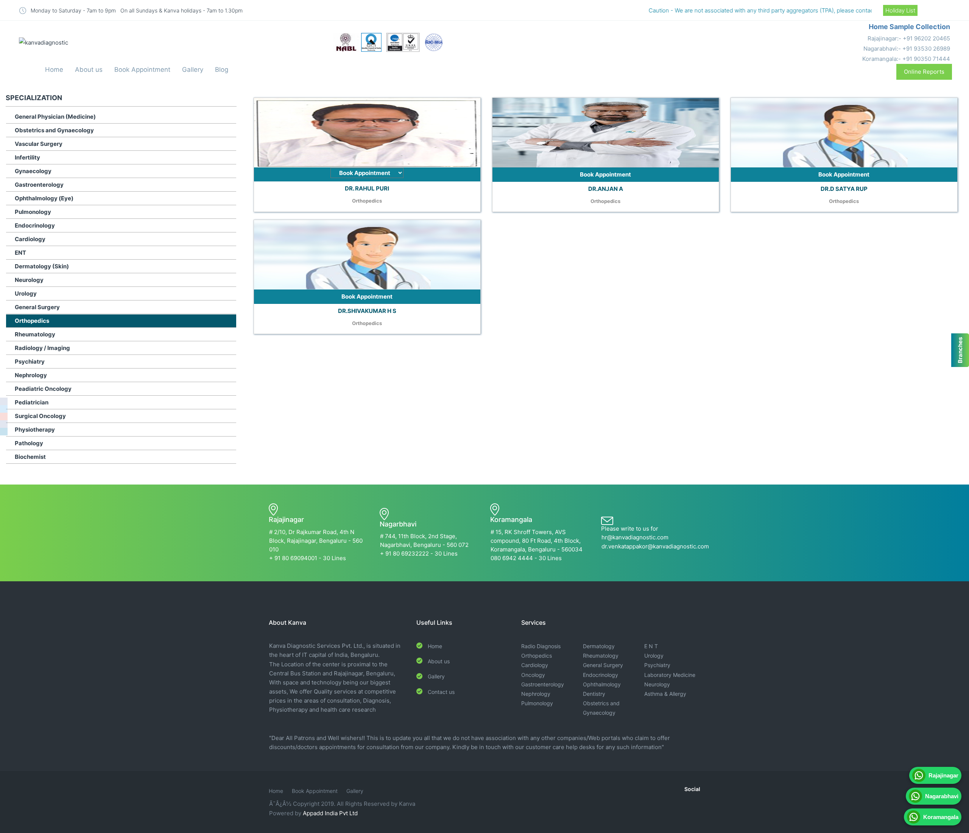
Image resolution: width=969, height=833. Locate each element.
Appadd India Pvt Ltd (330, 813)
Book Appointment (142, 69)
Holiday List (900, 10)
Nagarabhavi (940, 796)
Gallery (192, 69)
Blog (221, 69)
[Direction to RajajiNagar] (4, 416)
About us (89, 69)
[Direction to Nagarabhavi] (4, 424)
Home (54, 69)
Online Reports (924, 71)
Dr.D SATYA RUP (844, 188)
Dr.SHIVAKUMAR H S (367, 310)
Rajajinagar (941, 775)
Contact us (441, 692)
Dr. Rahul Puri (367, 188)
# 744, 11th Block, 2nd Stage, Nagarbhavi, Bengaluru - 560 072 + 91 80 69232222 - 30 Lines (424, 545)
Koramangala (939, 817)
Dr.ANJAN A (605, 188)
